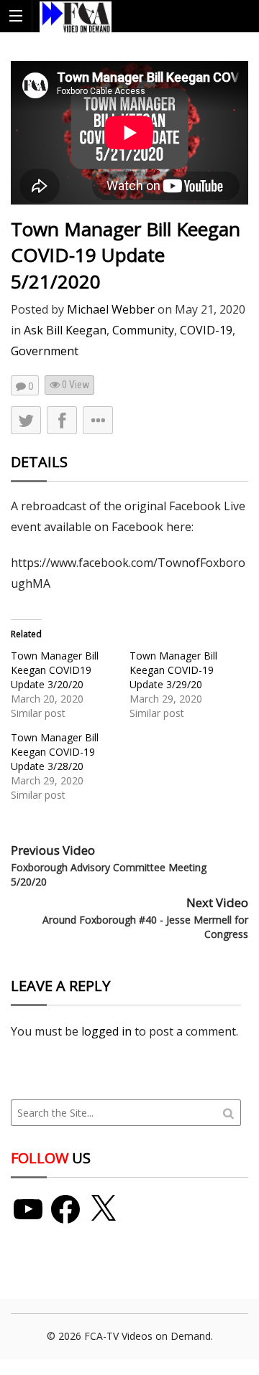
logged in (106, 1031)
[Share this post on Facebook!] (62, 420)
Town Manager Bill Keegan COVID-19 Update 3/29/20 (173, 670)
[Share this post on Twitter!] (26, 420)
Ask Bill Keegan (65, 330)
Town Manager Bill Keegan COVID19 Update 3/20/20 (55, 670)
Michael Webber (111, 309)
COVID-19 (206, 330)
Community (143, 330)
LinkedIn (103, 508)
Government (44, 351)
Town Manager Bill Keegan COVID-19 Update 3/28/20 (55, 752)
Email (94, 536)
